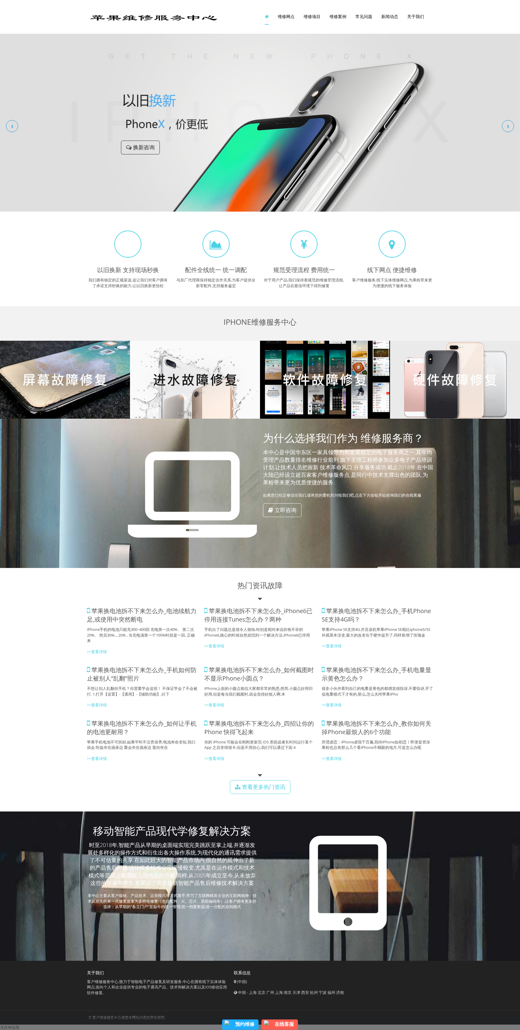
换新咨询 (143, 147)
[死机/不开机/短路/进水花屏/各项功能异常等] (195, 380)
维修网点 (286, 16)
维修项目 (312, 16)
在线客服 (284, 1024)
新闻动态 (389, 16)
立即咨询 (284, 509)
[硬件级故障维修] (455, 380)
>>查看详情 (332, 646)
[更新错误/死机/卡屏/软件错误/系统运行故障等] (325, 380)
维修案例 (338, 16)
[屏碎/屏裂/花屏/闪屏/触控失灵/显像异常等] (65, 380)
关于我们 (415, 16)
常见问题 (363, 16)
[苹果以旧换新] (260, 122)
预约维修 (245, 1024)
